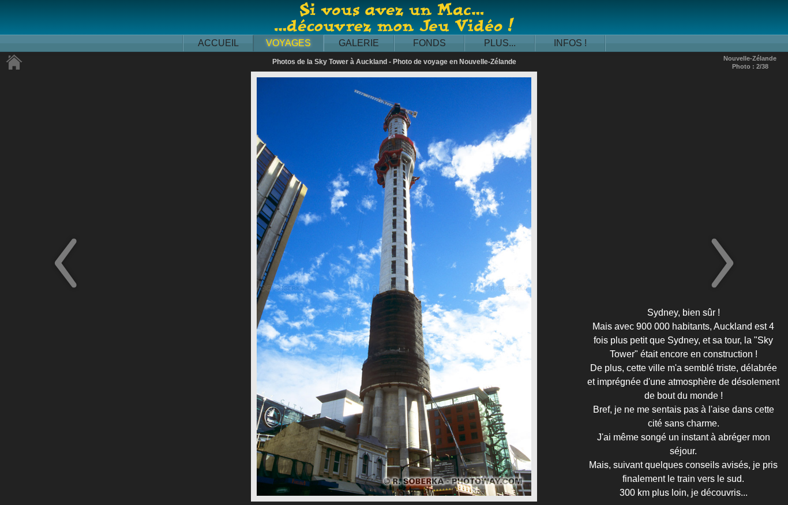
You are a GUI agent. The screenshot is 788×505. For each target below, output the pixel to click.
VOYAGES (288, 43)
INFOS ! (570, 43)
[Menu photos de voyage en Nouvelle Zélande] (14, 68)
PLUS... (500, 43)
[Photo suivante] (722, 289)
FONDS (429, 43)
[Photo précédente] (65, 289)
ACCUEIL (218, 43)
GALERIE (359, 43)
